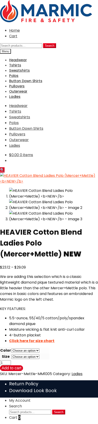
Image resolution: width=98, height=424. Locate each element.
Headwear (18, 60)
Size (6, 356)
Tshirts (15, 65)
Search (49, 45)
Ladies (15, 96)
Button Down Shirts (25, 81)
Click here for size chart (31, 340)
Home (14, 30)
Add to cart (11, 368)
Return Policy (23, 384)
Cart (13, 36)
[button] (2, 170)
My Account (20, 400)
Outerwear (18, 91)
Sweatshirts (19, 70)
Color (5, 350)
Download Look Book (33, 390)
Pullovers (17, 86)
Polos (13, 75)
